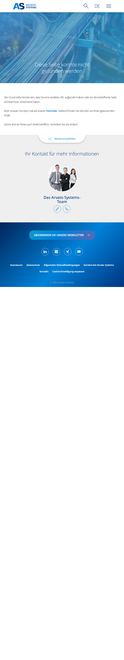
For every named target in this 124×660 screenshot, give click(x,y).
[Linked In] (45, 251)
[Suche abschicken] (86, 6)
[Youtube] (79, 251)
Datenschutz (33, 265)
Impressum (16, 265)
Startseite (51, 111)
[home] (24, 6)
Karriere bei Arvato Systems (99, 265)
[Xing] (67, 251)
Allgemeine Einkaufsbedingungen (62, 265)
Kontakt (44, 271)
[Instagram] (56, 251)
